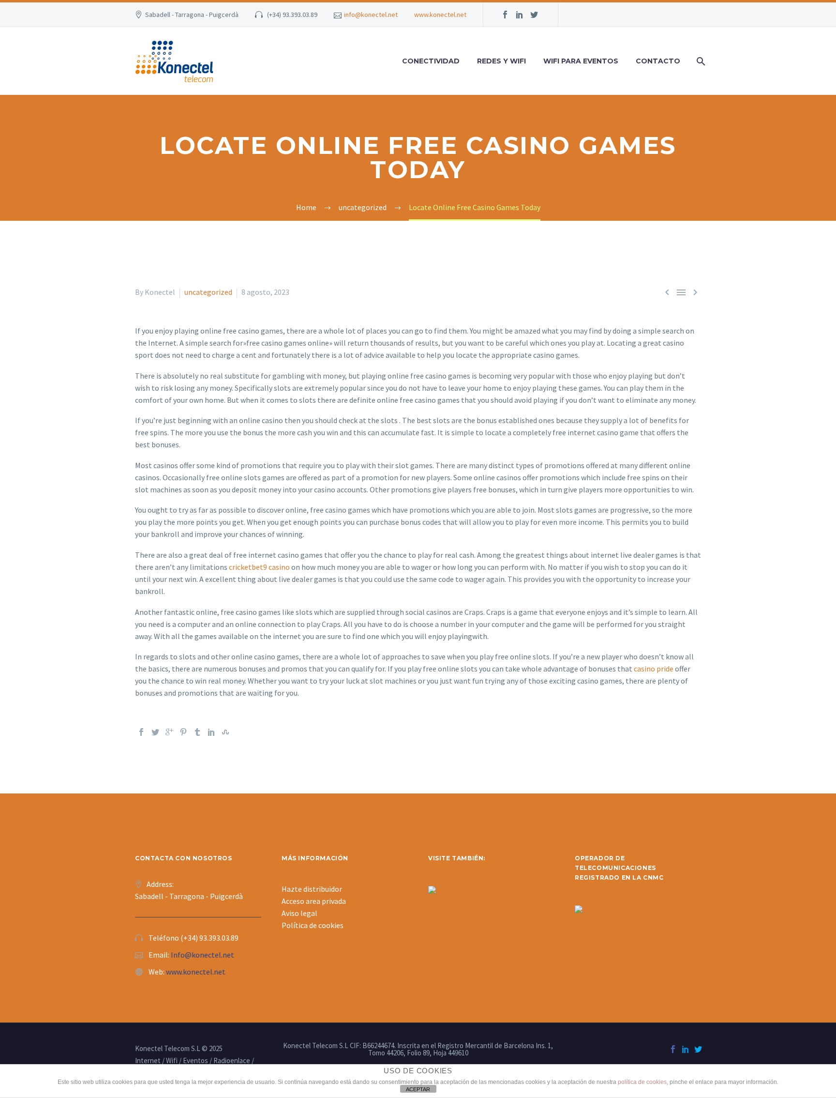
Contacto (658, 61)
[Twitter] (155, 732)
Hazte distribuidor (312, 889)
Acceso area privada (314, 901)
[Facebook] (141, 732)
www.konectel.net (440, 14)
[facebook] (505, 14)
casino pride (653, 668)
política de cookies (642, 1082)
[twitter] (534, 14)
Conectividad (431, 61)
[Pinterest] (183, 732)
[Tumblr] (197, 732)
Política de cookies (312, 925)
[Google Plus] (169, 732)
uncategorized (208, 292)
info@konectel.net (371, 14)
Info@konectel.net (202, 955)
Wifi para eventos (580, 61)
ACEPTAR (418, 1089)
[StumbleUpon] (225, 732)
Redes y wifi (501, 61)
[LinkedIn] (211, 732)
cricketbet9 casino (259, 567)
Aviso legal (299, 913)
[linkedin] (519, 14)
